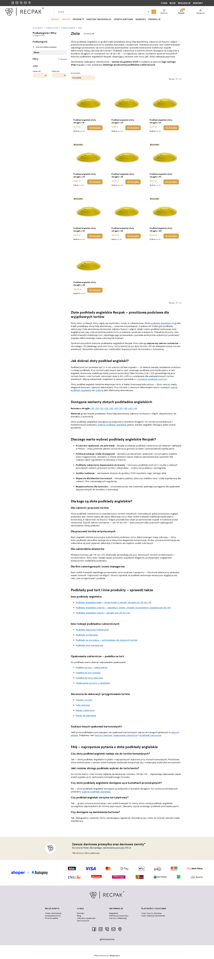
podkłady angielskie (161, 323)
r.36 (125, 408)
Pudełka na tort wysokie (88, 672)
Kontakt (80, 913)
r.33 (120, 408)
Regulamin (113, 913)
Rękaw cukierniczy (85, 710)
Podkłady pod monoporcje (89, 645)
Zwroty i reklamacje (118, 918)
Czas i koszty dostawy (151, 913)
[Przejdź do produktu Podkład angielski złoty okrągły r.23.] (164, 103)
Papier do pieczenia (86, 715)
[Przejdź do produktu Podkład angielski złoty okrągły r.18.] (88, 103)
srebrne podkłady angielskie (111, 424)
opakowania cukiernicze (125, 735)
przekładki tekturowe (150, 735)
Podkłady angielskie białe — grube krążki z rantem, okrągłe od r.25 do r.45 (113, 602)
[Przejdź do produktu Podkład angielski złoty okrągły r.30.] (164, 157)
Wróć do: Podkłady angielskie (46, 47)
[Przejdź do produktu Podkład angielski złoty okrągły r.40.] (164, 211)
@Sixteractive (107, 939)
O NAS (164, 3)
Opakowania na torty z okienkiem (93, 683)
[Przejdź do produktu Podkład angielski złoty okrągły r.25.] (88, 157)
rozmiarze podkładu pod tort (152, 379)
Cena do (55, 71)
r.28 (111, 408)
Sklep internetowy (106, 955)
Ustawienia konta (53, 915)
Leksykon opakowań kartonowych (86, 919)
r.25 (106, 408)
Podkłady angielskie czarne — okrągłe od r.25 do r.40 (103, 612)
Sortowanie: (76, 73)
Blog (79, 915)
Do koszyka (94, 128)
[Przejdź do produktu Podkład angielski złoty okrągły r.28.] (126, 157)
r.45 (135, 408)
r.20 (97, 408)
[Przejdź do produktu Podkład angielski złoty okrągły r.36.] (126, 211)
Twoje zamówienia (53, 913)
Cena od (36, 71)
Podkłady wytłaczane (87, 634)
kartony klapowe (103, 735)
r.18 (92, 408)
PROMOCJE (154, 19)
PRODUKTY (78, 19)
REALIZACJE (184, 3)
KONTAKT (198, 3)
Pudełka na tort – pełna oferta (91, 667)
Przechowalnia (51, 918)
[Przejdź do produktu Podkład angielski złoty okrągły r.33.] (88, 211)
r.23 (101, 408)
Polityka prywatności (118, 915)
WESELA (55, 19)
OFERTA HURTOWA (123, 19)
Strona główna (38, 28)
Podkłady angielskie (68, 28)
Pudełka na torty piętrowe (89, 677)
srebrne (99, 390)
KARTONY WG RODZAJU (99, 19)
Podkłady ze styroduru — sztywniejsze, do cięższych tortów (106, 640)
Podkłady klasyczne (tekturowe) (92, 629)
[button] (153, 12)
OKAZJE (66, 19)
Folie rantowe (83, 705)
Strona (171, 79)
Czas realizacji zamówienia (153, 915)
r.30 (116, 408)
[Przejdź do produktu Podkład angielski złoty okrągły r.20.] (126, 103)
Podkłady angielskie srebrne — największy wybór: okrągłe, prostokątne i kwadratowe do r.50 (123, 607)
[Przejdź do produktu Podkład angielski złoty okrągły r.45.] (88, 265)
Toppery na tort (84, 699)
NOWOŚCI (141, 19)
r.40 (130, 408)
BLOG (172, 3)
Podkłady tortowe (52, 28)
